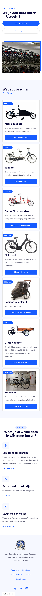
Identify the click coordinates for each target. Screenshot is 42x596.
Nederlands (6, 594)
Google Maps (21, 579)
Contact (28, 575)
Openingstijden (21, 31)
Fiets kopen (26, 570)
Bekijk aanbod (21, 23)
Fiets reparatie (16, 575)
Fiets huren (15, 570)
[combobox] (8, 594)
